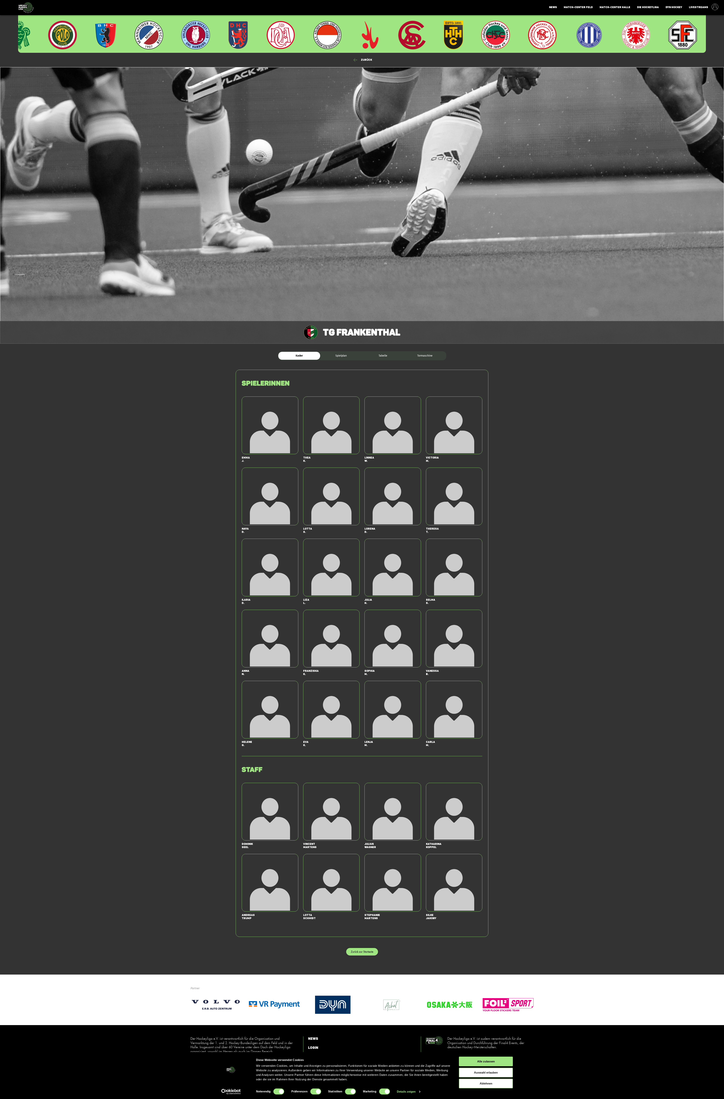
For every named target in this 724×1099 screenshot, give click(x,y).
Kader (299, 355)
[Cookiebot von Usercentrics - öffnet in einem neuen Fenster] (231, 1091)
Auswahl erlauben (486, 1072)
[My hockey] (715, 7)
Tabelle (383, 355)
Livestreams (698, 7)
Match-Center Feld (578, 7)
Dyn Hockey (674, 7)
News (553, 7)
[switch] (315, 1091)
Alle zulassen (486, 1061)
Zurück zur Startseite (362, 951)
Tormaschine (425, 355)
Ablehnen (486, 1083)
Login (313, 1047)
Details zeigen (406, 1091)
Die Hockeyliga (648, 7)
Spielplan (341, 355)
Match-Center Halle (615, 7)
